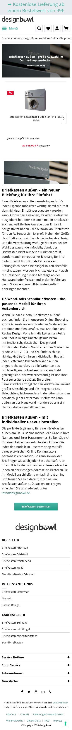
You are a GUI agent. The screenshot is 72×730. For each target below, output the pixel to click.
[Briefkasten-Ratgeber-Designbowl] (36, 172)
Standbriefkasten (12, 642)
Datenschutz (34, 720)
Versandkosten (60, 702)
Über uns (11, 714)
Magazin (7, 598)
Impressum (59, 720)
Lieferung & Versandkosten (48, 714)
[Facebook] (22, 692)
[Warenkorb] (66, 28)
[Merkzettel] (48, 28)
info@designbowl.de (16, 493)
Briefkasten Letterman (36, 506)
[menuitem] (10, 28)
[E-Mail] (43, 692)
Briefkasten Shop (36, 65)
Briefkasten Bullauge (15, 622)
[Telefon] (50, 692)
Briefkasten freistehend (16, 561)
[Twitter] (29, 692)
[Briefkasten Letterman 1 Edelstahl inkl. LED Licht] (36, 100)
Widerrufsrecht (14, 720)
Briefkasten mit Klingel (16, 629)
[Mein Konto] (57, 28)
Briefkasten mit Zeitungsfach (19, 636)
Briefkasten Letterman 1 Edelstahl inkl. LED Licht (36, 118)
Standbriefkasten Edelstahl (18, 574)
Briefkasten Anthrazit (15, 547)
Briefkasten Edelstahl (15, 554)
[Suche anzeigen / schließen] (39, 28)
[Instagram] (36, 692)
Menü (13, 28)
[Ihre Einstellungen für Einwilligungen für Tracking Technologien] (65, 723)
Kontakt (24, 714)
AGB (47, 720)
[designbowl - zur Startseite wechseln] (18, 19)
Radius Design (11, 605)
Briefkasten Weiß (12, 567)
